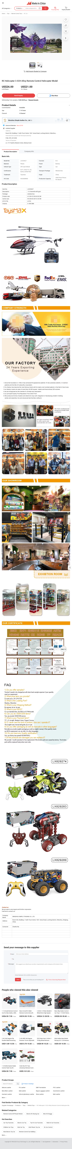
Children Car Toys (8, 1127)
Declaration (55, 1141)
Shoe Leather (40, 1094)
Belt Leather (56, 1094)
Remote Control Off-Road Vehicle (12, 1114)
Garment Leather (7, 1094)
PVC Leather (56, 1087)
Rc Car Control (48, 1127)
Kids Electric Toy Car (9, 1132)
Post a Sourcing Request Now (56, 980)
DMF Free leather (41, 1087)
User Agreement (46, 1141)
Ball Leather (22, 1091)
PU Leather (22, 1087)
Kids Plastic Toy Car (34, 1127)
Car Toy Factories (8, 1123)
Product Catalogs (28, 1084)
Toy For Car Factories (36, 1123)
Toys (8, 13)
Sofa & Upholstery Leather (26, 1094)
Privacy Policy (63, 1141)
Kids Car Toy (21, 1127)
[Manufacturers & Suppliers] (36, 3)
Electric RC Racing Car (32, 1114)
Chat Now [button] (54, 95)
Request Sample (33, 100)
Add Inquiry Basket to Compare (36, 71)
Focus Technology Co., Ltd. (24, 1141)
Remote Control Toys (16, 13)
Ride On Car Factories (53, 1123)
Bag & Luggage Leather (43, 1091)
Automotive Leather (59, 1091)
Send (17, 979)
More (3, 1135)
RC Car (25, 13)
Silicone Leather (6, 1087)
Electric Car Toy (21, 1123)
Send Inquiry (18, 95)
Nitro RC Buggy (47, 1114)
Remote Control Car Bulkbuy (27, 1132)
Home (3, 13)
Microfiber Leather (7, 1091)
